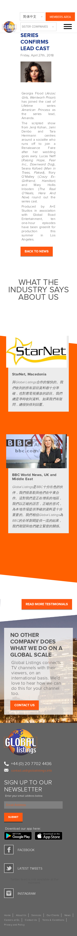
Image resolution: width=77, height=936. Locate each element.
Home (7, 915)
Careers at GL (12, 920)
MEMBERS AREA (60, 17)
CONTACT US (24, 705)
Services (36, 915)
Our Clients (53, 915)
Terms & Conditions (53, 920)
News (67, 915)
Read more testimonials (47, 604)
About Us (21, 915)
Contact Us (31, 920)
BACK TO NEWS (37, 251)
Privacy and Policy (14, 925)
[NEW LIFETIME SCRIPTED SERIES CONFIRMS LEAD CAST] (38, 70)
